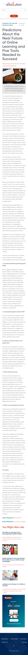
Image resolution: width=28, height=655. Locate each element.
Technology (5, 23)
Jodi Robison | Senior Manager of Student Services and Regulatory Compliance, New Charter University (13, 591)
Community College (19, 521)
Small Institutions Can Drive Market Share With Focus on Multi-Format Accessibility (13, 559)
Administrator (18, 518)
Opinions (10, 25)
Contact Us (4, 642)
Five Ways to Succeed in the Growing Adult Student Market (12, 533)
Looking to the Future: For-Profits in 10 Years (13, 585)
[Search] (25, 10)
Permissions (23, 639)
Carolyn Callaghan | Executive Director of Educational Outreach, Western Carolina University (11, 539)
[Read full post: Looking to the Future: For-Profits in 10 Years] (10, 575)
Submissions (4, 639)
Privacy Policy (14, 639)
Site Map (24, 642)
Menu (14, 16)
